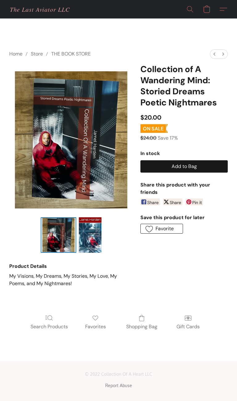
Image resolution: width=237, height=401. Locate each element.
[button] (40, 9)
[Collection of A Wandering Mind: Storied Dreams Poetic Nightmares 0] (58, 235)
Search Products (49, 326)
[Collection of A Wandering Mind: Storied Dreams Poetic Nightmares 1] (90, 235)
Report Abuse (118, 385)
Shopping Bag (141, 326)
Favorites (95, 326)
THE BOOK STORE (71, 54)
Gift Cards (188, 326)
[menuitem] (214, 54)
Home (16, 54)
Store (37, 54)
